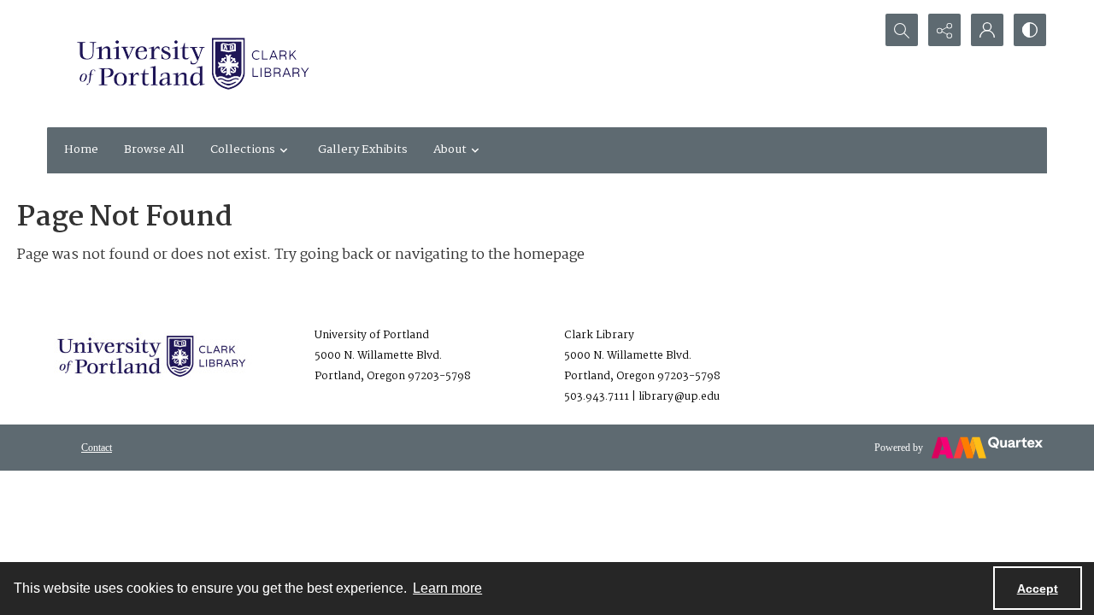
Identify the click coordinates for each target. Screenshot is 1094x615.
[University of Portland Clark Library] (192, 64)
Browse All (154, 149)
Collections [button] (242, 149)
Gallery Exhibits (363, 149)
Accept (1037, 588)
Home (81, 149)
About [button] (450, 149)
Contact (96, 448)
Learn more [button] (447, 588)
